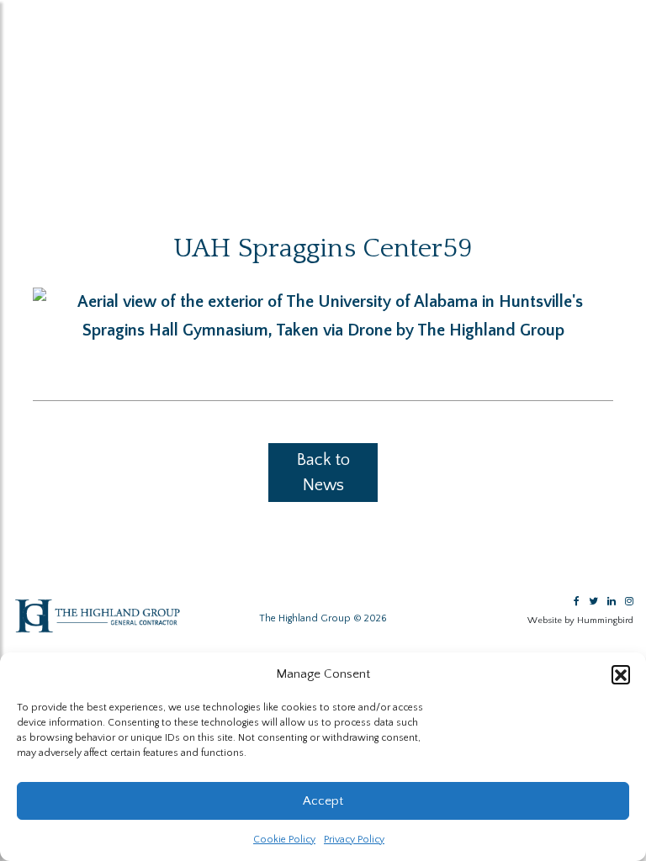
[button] (620, 674)
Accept (323, 801)
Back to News (323, 472)
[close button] (23, 17)
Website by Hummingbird (580, 620)
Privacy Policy (354, 839)
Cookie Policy (284, 839)
